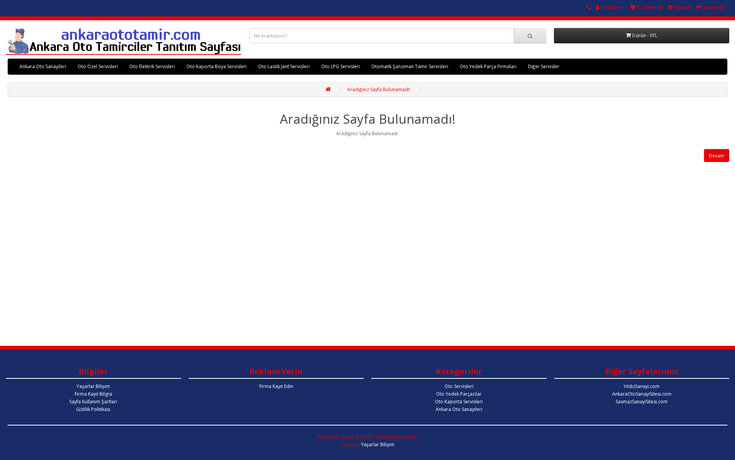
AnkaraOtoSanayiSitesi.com (641, 394)
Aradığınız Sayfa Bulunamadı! (378, 89)
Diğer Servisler (543, 66)
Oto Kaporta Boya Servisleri (216, 66)
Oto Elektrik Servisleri (152, 66)
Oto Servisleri (459, 386)
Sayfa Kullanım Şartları (93, 401)
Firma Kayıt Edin (276, 386)
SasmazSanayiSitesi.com (642, 401)
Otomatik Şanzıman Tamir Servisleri (409, 66)
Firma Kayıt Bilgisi (93, 394)
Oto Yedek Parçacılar (459, 394)
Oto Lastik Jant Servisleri (284, 66)
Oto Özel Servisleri (98, 66)
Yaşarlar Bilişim (93, 386)
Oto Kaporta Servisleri (459, 401)
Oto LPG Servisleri (340, 66)
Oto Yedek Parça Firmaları (488, 66)
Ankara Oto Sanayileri (43, 66)
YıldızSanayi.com (642, 386)
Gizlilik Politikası (93, 409)
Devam (716, 155)
